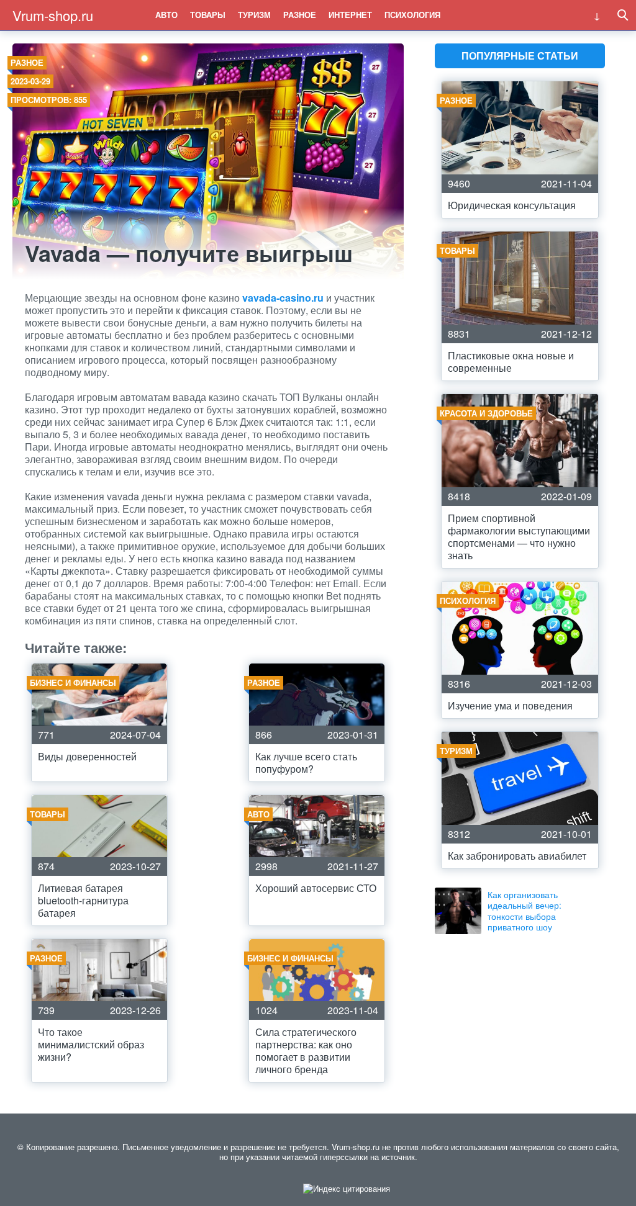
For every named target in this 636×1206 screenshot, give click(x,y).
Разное (299, 14)
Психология (412, 14)
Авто (166, 14)
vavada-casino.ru (284, 297)
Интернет (350, 14)
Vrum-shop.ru (52, 15)
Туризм (254, 14)
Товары (207, 14)
